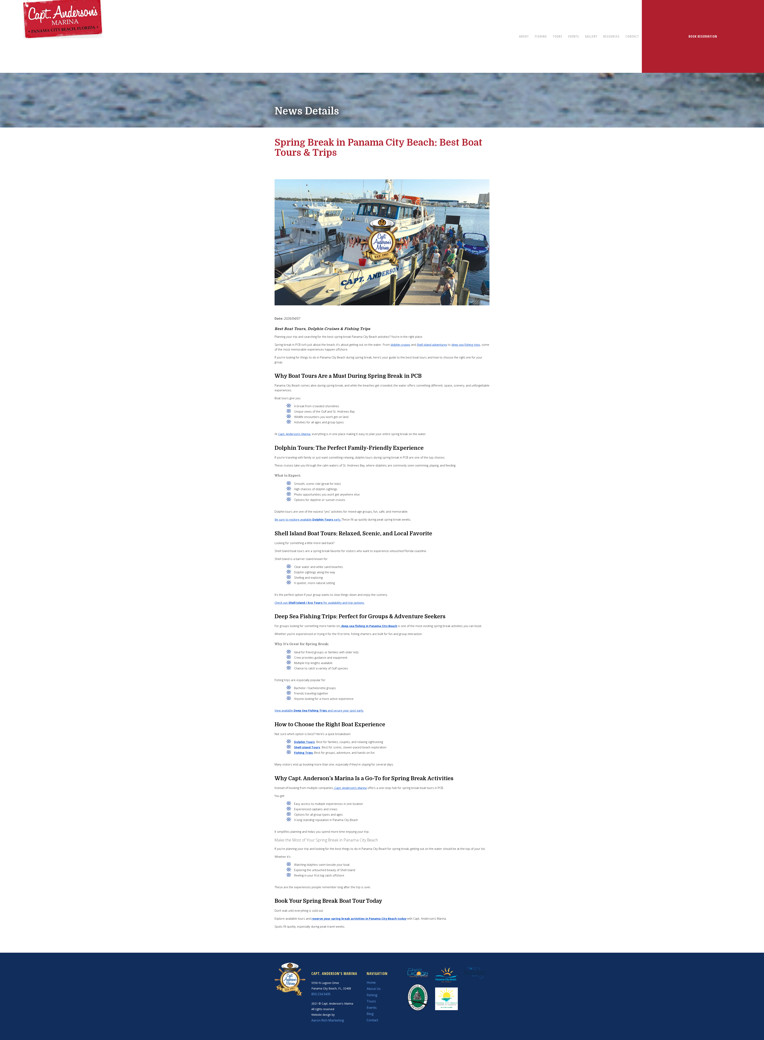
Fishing (372, 995)
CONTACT (632, 36)
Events (372, 1007)
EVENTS (573, 36)
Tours (371, 1001)
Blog (370, 1014)
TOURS (557, 36)
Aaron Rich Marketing (327, 1020)
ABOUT (524, 36)
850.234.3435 (320, 994)
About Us (374, 988)
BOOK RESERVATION (703, 36)
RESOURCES (611, 36)
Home (371, 982)
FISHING (541, 36)
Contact (372, 1020)
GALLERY (591, 36)
